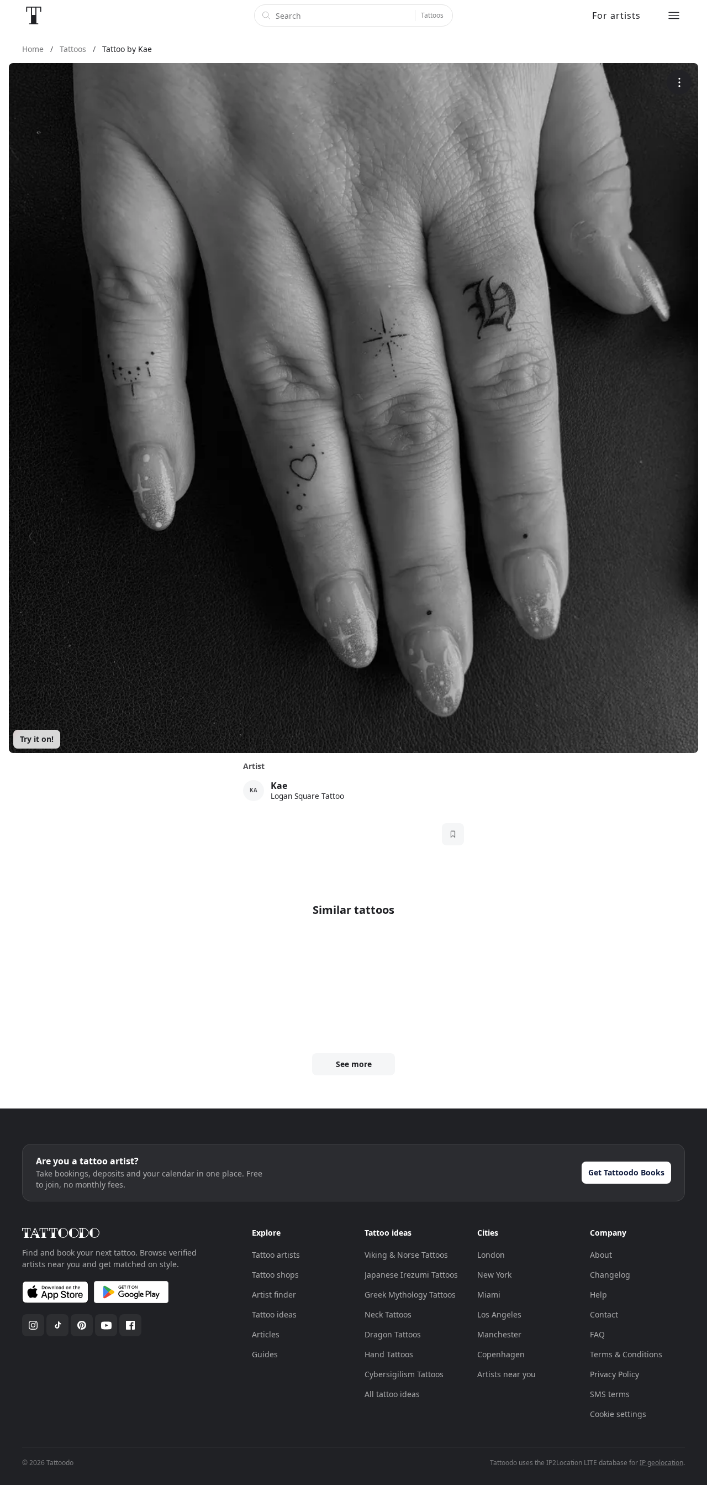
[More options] (679, 82)
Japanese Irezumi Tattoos (411, 1274)
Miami (488, 1294)
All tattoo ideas (392, 1394)
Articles (265, 1334)
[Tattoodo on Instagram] (33, 1325)
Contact (604, 1314)
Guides (265, 1354)
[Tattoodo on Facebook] (130, 1325)
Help (598, 1294)
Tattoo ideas (274, 1314)
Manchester (499, 1334)
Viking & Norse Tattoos (406, 1254)
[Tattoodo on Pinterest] (82, 1325)
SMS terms (610, 1394)
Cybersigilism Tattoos (404, 1374)
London (491, 1254)
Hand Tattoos (389, 1354)
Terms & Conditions (626, 1354)
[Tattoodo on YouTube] (106, 1325)
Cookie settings (618, 1414)
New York (494, 1274)
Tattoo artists (276, 1254)
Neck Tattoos (388, 1314)
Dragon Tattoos (393, 1334)
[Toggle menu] (674, 15)
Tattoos (432, 15)
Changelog (610, 1274)
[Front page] (33, 15)
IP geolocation (661, 1462)
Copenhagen (501, 1354)
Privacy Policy (614, 1374)
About (601, 1254)
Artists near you (506, 1374)
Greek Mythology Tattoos (410, 1294)
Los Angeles (499, 1314)
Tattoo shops (275, 1274)
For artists (616, 15)
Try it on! (37, 739)
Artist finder (274, 1294)
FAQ (597, 1334)
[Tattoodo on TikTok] (57, 1325)
